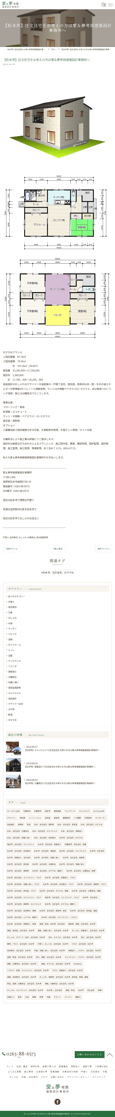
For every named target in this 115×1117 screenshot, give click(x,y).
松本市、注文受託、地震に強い (46, 857)
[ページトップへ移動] (110, 1055)
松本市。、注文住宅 (54, 990)
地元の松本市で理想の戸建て (18, 500)
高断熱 (56, 818)
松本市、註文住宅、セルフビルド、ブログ (24, 877)
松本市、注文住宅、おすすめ (71, 837)
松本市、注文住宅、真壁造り (49, 844)
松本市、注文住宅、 (91, 897)
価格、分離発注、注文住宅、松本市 (59, 983)
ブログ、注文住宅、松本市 (82, 944)
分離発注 (31, 537)
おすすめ (12, 719)
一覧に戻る (57, 548)
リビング (12, 633)
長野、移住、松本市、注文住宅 (52, 924)
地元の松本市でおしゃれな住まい (21, 518)
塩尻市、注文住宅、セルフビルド (20, 844)
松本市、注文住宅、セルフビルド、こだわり (59, 917)
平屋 (10, 612)
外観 (48, 997)
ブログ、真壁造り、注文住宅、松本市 (67, 970)
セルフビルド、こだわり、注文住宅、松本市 (83, 957)
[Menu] (110, 4)
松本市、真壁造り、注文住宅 (19, 857)
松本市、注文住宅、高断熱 (73, 857)
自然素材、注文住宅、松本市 (19, 950)
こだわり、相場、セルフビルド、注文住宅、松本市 (28, 970)
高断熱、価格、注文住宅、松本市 (81, 924)
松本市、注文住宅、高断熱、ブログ (91, 884)
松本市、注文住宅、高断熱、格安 (53, 910)
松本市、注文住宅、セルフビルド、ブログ (24, 897)
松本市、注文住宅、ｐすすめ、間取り (22, 917)
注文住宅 (90, 990)
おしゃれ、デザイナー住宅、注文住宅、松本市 (26, 937)
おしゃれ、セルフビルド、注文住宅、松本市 (25, 990)
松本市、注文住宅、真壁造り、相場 (21, 924)
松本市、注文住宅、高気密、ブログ (21, 891)
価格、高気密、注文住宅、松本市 (20, 930)
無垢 (20, 997)
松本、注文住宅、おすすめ (91, 824)
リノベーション (35, 818)
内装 (10, 623)
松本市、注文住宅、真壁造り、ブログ (60, 877)
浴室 (10, 655)
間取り (78, 997)
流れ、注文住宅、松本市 (91, 937)
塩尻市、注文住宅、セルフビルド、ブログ (62, 897)
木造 (27, 997)
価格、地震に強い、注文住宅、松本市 (53, 930)
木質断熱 (88, 818)
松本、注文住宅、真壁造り (72, 831)
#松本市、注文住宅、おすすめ (57, 572)
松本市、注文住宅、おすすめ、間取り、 (61, 904)
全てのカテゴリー (16, 596)
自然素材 (14, 537)
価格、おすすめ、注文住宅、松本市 (55, 964)
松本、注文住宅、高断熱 (44, 824)
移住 (29, 824)
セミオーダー (100, 818)
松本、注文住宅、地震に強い (19, 837)
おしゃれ (23, 537)
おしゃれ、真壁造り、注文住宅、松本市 (88, 930)
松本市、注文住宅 (97, 851)
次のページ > (103, 548)
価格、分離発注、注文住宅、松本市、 (22, 964)
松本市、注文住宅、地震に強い (71, 864)
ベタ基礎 (77, 818)
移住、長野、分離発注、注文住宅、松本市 (24, 983)
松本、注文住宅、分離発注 (18, 831)
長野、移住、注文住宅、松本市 (19, 957)
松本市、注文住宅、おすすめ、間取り (47, 871)
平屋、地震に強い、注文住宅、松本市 (49, 950)
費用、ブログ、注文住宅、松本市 (20, 944)
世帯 (41, 997)
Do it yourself (98, 811)
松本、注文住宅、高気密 (67, 824)
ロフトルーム (14, 644)
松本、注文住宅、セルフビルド (45, 831)
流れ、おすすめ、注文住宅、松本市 (63, 937)
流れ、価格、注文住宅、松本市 (48, 957)
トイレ (11, 650)
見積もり (10, 997)
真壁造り (12, 671)
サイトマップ (99, 1077)
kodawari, (78, 964)
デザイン (57, 997)
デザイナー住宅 (15, 703)
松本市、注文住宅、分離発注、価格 (86, 891)
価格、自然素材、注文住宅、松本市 (21, 977)
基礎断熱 (66, 818)
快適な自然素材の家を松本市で (20, 509)
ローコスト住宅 (13, 811)
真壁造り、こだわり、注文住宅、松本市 (84, 950)
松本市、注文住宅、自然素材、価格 (21, 910)
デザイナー (11, 818)
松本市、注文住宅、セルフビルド (72, 851)
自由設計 (12, 698)
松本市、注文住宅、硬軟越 (45, 851)
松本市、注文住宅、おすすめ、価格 (54, 891)
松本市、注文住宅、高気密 (18, 864)
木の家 (11, 709)
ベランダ (12, 666)
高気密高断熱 (42, 537)
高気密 (47, 818)
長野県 (20, 824)
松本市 (81, 990)
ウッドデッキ (14, 660)
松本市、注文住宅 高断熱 (18, 871)
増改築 (22, 818)
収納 (10, 639)
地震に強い (13, 682)
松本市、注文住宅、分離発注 (44, 864)
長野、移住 (70, 990)
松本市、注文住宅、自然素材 (19, 851)
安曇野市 (37, 811)
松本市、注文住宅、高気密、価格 (83, 910)
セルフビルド (14, 693)
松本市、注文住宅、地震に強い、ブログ (23, 884)
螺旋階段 (57, 811)
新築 (10, 714)
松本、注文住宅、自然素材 (45, 837)
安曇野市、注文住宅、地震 (75, 844)
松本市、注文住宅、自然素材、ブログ (58, 884)
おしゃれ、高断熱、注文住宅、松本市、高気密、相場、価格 (64, 977)
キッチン (12, 628)
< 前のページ (11, 548)
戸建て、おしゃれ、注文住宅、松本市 (53, 944)
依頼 (100, 990)
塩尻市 (47, 811)
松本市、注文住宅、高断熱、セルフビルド (24, 904)
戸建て (6, 537)
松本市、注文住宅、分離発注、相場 (80, 871)
